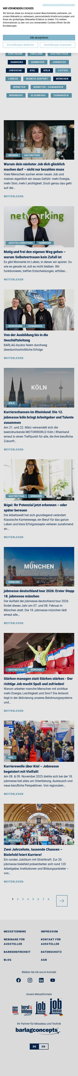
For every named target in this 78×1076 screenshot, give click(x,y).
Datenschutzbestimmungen (59, 4)
